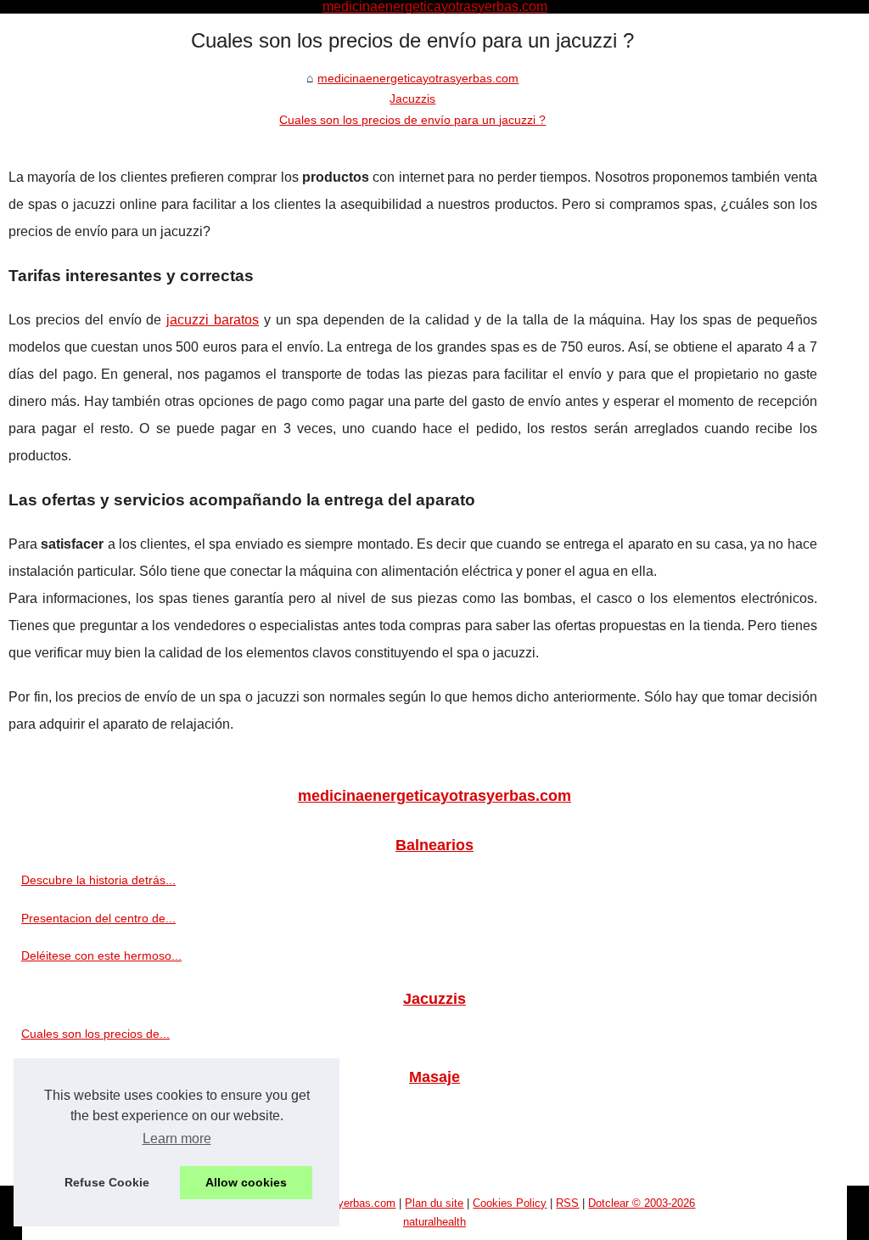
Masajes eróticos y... (76, 1112)
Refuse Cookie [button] (106, 1182)
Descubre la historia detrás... (98, 880)
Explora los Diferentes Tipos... (101, 1150)
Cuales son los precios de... (95, 1033)
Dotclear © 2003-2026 (641, 1203)
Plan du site (434, 1203)
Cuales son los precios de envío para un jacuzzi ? (412, 120)
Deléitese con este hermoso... (101, 955)
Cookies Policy (510, 1203)
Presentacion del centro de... (98, 918)
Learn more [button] (177, 1138)
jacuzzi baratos (212, 320)
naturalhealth (434, 1221)
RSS (567, 1203)
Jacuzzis (412, 98)
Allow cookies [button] (246, 1182)
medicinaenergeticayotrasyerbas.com (418, 78)
